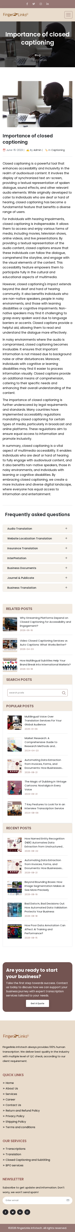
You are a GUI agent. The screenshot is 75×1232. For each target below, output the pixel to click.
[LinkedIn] (47, 4)
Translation (13, 1154)
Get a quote (37, 1003)
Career (10, 1100)
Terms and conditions (20, 1127)
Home (10, 1083)
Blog (37, 55)
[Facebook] (27, 4)
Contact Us (13, 1105)
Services (11, 1094)
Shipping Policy (16, 1122)
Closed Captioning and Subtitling (28, 1160)
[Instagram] (41, 4)
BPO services (14, 1165)
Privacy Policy (15, 1116)
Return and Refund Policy (23, 1111)
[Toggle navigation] (68, 14)
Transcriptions (15, 1149)
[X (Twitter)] (34, 4)
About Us (12, 1088)
